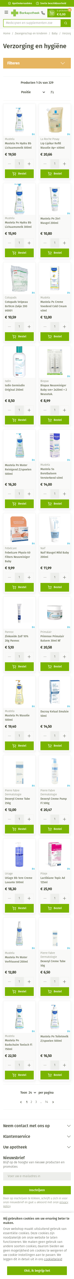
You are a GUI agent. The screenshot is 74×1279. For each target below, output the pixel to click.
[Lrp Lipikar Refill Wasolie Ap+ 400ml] (55, 120)
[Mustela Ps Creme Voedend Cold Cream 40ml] (55, 278)
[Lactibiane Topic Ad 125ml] (55, 855)
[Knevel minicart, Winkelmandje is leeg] (51, 13)
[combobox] (32, 23)
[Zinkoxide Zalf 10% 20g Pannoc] (19, 613)
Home (6, 33)
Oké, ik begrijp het (37, 1270)
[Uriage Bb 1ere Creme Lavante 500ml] (19, 855)
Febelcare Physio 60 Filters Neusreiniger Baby (17, 557)
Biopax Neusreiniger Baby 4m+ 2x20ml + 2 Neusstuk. (53, 390)
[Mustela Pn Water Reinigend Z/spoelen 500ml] (19, 446)
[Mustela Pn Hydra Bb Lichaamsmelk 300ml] (19, 199)
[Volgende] (52, 1102)
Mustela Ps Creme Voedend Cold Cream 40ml (53, 306)
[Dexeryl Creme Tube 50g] (55, 934)
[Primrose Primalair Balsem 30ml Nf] (55, 613)
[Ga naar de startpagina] (25, 12)
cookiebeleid (53, 1259)
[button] (37, 63)
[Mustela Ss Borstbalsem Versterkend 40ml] (55, 446)
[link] (21, 1102)
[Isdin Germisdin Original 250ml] (19, 362)
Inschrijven (37, 1190)
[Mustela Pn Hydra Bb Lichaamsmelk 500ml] (19, 120)
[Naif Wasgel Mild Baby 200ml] (55, 529)
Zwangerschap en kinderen (31, 33)
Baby (55, 33)
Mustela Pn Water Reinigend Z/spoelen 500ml (18, 470)
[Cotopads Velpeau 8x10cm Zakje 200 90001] (19, 278)
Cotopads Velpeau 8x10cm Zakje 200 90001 (16, 306)
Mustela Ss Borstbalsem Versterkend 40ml (51, 473)
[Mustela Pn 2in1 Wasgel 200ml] (55, 199)
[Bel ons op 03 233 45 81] (43, 13)
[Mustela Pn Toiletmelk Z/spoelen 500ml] (55, 1017)
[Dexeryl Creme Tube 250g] (19, 771)
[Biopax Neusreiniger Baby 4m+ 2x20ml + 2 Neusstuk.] (55, 362)
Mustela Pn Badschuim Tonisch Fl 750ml (18, 1045)
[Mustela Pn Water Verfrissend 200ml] (19, 934)
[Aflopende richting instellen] (52, 92)
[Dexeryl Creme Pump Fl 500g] (55, 771)
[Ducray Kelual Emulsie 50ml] (55, 692)
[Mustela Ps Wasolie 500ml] (19, 692)
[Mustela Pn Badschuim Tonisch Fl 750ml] (19, 1017)
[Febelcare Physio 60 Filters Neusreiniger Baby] (19, 529)
